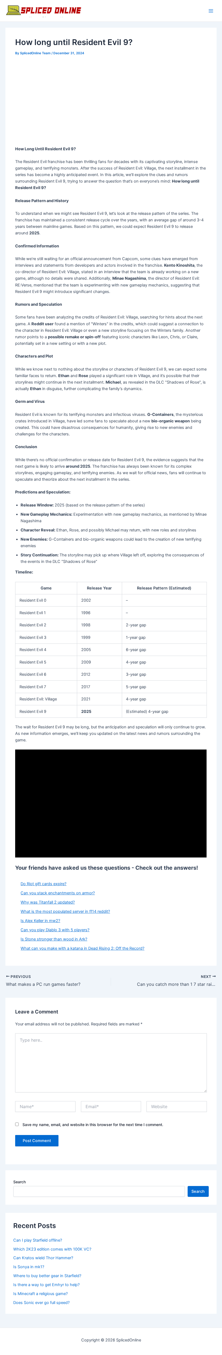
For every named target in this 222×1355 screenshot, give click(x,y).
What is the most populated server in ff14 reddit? (65, 911)
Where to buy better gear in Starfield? (47, 1275)
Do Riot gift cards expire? (43, 883)
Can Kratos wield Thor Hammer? (43, 1257)
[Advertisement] (111, 102)
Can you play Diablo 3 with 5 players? (55, 929)
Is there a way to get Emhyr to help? (46, 1284)
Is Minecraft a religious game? (40, 1293)
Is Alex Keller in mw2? (40, 920)
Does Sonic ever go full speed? (41, 1302)
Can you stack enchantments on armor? (58, 893)
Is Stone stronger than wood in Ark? (54, 939)
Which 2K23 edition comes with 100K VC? (52, 1249)
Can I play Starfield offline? (37, 1240)
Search (19, 1181)
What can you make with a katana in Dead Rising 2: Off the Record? (82, 948)
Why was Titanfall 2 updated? (48, 902)
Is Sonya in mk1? (28, 1266)
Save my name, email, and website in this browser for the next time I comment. (92, 1124)
